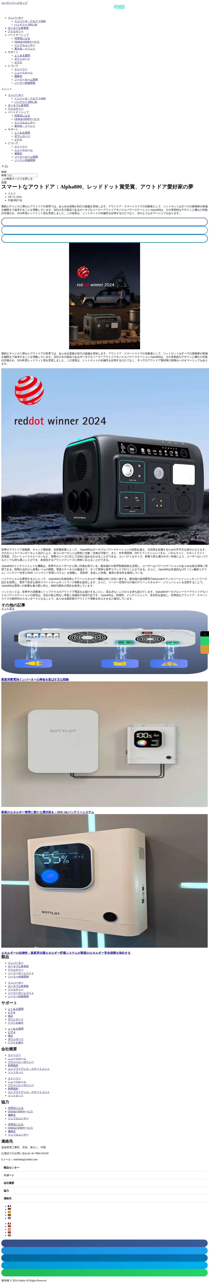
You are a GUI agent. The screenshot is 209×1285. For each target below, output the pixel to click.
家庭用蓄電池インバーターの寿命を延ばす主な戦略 (35, 679)
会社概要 (9, 1183)
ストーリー (20, 69)
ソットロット (16, 1072)
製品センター (11, 1167)
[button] (104, 89)
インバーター (16, 17)
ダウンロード (22, 59)
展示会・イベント (24, 48)
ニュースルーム (23, 72)
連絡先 (18, 76)
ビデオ (18, 62)
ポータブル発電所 (18, 28)
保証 (10, 1015)
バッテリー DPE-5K (25, 24)
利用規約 (13, 1065)
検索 (4, 175)
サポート (9, 1175)
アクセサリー (16, 31)
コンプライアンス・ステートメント (29, 1068)
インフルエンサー (24, 45)
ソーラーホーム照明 (26, 79)
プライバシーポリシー (21, 1062)
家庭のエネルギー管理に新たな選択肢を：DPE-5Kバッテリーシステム (47, 812)
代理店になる (22, 38)
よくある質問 (22, 55)
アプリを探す (16, 1022)
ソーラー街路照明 (24, 83)
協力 (6, 1190)
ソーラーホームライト (21, 973)
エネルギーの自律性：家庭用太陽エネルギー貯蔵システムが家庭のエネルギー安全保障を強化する (66, 953)
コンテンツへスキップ (14, 2)
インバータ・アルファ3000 (30, 21)
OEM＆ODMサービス (27, 41)
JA (6, 166)
